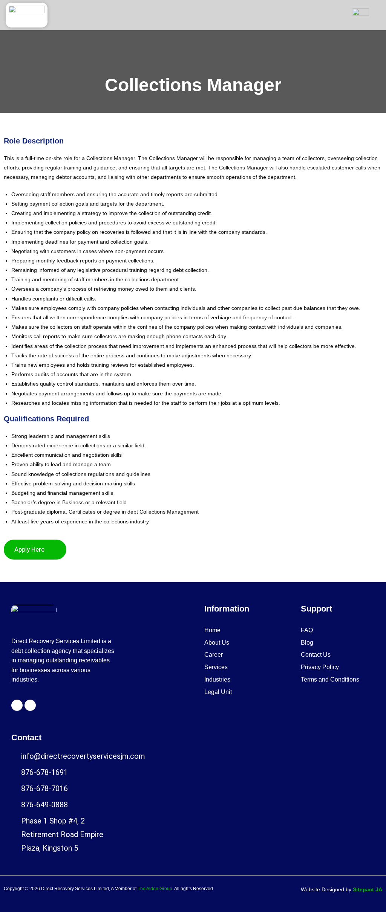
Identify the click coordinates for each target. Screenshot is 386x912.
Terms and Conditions (330, 679)
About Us (216, 642)
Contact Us (316, 654)
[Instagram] (30, 705)
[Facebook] (17, 705)
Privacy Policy (320, 667)
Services (216, 667)
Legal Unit (218, 692)
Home (212, 630)
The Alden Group (155, 888)
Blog (307, 642)
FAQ (307, 630)
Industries (217, 679)
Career (213, 654)
